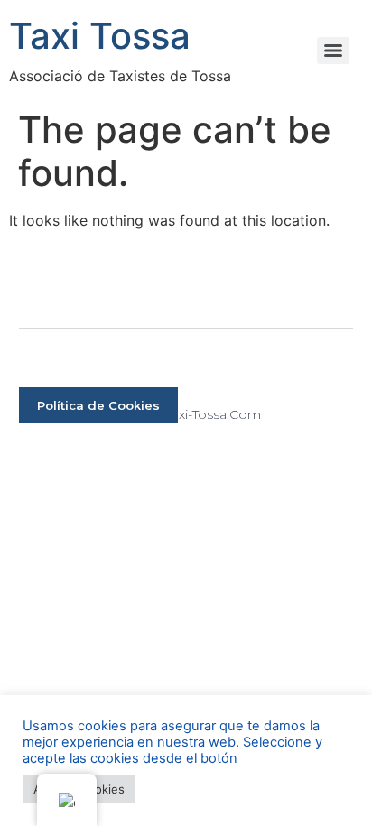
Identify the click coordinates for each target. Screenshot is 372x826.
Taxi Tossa (100, 36)
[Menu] (333, 50)
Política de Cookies (98, 405)
